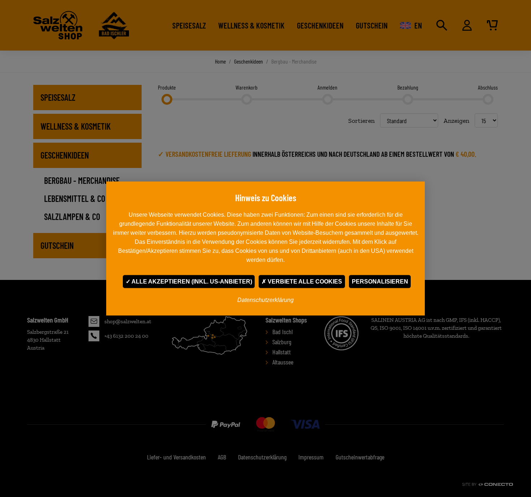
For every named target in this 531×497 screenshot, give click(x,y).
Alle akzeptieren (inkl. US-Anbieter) (191, 281)
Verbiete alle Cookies (304, 281)
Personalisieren (380, 281)
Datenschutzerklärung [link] (265, 300)
